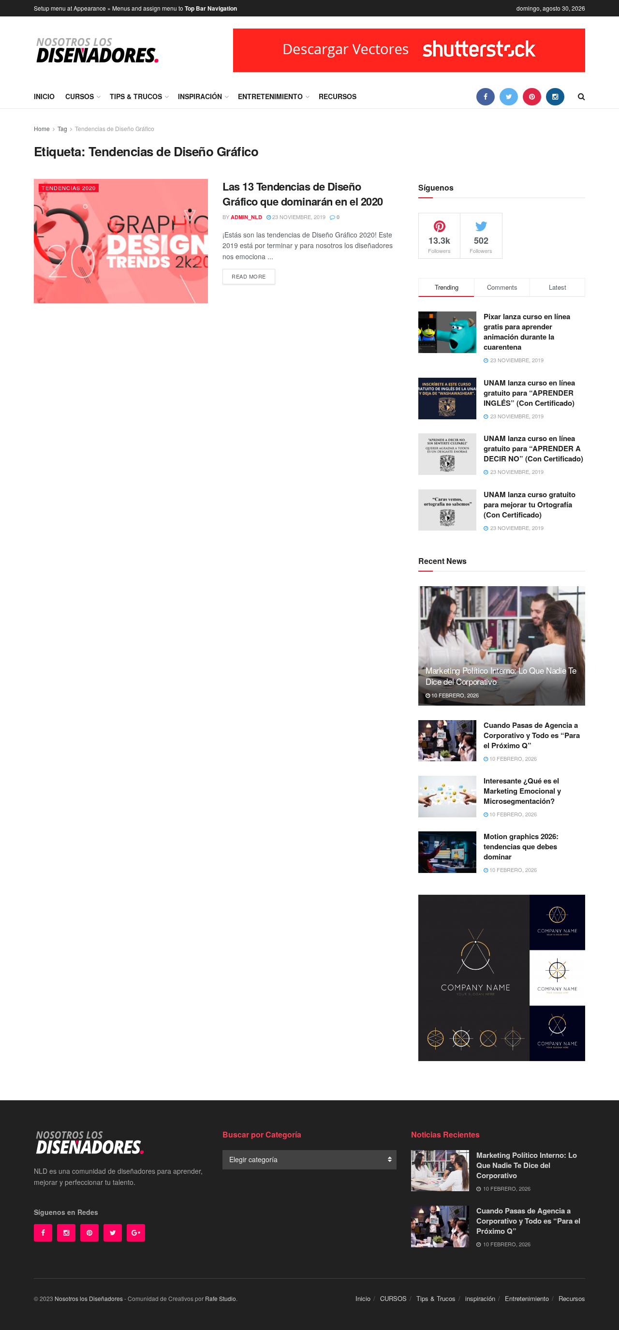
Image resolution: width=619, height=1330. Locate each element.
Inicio (44, 96)
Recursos (337, 96)
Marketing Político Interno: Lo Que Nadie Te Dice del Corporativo (501, 676)
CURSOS (79, 96)
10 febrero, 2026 (454, 695)
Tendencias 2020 (69, 188)
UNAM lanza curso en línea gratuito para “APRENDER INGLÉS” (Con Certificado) (529, 392)
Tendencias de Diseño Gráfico (114, 128)
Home (42, 128)
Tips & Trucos (136, 96)
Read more (249, 276)
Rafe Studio (220, 1298)
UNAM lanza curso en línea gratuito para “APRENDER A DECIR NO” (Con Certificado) (533, 448)
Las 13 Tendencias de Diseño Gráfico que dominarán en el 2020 (302, 193)
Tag (62, 128)
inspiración (200, 96)
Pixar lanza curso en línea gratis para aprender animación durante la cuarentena (527, 331)
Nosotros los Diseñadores (89, 1298)
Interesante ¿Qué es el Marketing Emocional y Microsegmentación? (522, 790)
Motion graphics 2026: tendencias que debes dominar (521, 846)
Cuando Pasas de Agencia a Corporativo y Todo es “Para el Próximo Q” (532, 735)
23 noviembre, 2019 (298, 217)
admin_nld (246, 217)
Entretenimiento (270, 96)
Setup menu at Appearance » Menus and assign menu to (135, 8)
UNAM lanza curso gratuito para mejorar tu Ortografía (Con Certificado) (529, 504)
